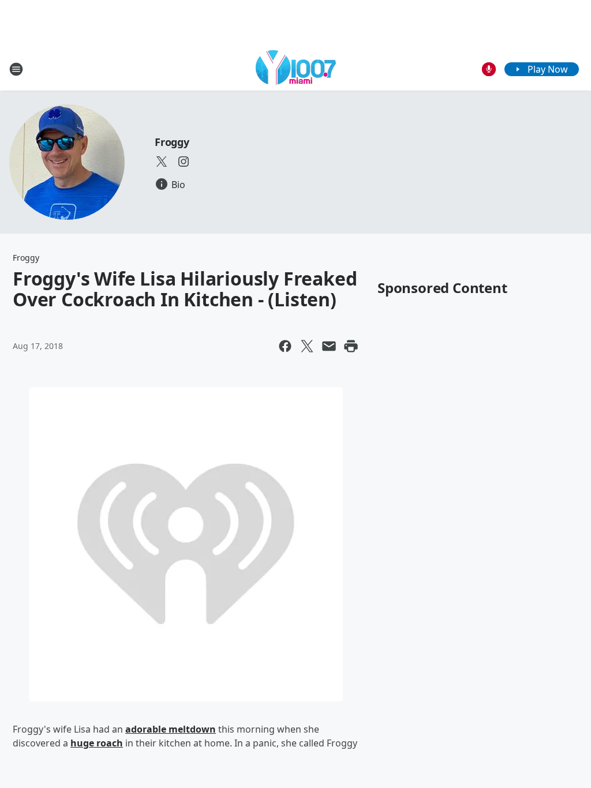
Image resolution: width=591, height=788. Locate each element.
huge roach (96, 743)
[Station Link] (296, 69)
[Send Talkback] (489, 69)
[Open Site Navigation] (16, 69)
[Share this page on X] (307, 346)
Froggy (172, 142)
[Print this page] (351, 346)
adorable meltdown (170, 729)
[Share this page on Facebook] (285, 346)
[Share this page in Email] (329, 346)
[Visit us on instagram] (183, 161)
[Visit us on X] (162, 161)
